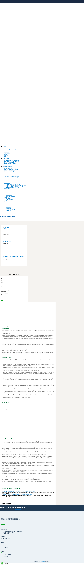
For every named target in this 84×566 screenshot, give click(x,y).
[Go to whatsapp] (2, 563)
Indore (1, 63)
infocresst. (43, 561)
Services (3, 220)
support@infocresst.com (4, 61)
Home (3, 219)
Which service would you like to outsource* (8, 290)
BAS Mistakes (5, 249)
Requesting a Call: (3, 60)
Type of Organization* (5, 293)
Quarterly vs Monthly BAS (7, 241)
